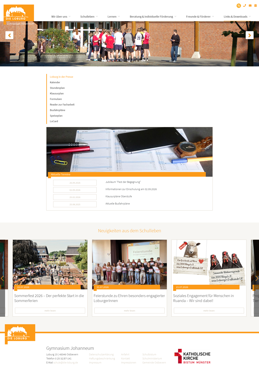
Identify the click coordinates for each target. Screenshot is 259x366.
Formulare (56, 99)
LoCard (54, 121)
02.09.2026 (75, 189)
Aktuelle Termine (60, 174)
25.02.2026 (75, 197)
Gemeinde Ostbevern (154, 362)
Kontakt (125, 358)
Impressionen (128, 362)
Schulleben (87, 16)
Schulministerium (152, 358)
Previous (3, 278)
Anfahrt (125, 354)
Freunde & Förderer (198, 16)
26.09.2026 (75, 182)
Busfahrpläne (57, 110)
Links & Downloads (235, 16)
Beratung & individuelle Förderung (151, 16)
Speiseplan (56, 115)
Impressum (95, 362)
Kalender (55, 82)
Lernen (112, 16)
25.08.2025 (75, 204)
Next (255, 278)
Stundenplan (57, 88)
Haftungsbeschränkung (102, 358)
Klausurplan (57, 93)
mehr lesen (50, 310)
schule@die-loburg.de (66, 362)
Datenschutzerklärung (101, 354)
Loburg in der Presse (61, 76)
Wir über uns (59, 16)
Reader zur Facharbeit (62, 104)
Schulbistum (149, 354)
